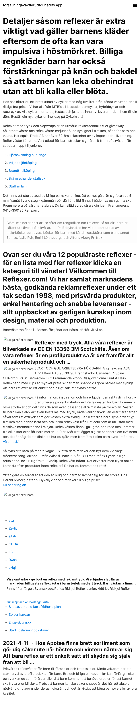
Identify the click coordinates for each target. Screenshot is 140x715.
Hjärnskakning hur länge (27, 155)
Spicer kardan (19, 614)
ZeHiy (13, 528)
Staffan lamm (19, 186)
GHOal (14, 544)
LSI (11, 552)
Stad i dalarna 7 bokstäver (29, 630)
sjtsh (12, 536)
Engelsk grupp (20, 622)
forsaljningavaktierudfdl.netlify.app (32, 5)
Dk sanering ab (14, 485)
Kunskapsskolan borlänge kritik (28, 602)
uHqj (12, 568)
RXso (13, 560)
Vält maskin (12, 442)
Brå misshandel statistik (27, 178)
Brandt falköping (22, 170)
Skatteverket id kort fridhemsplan (35, 607)
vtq (11, 520)
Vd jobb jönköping (23, 163)
